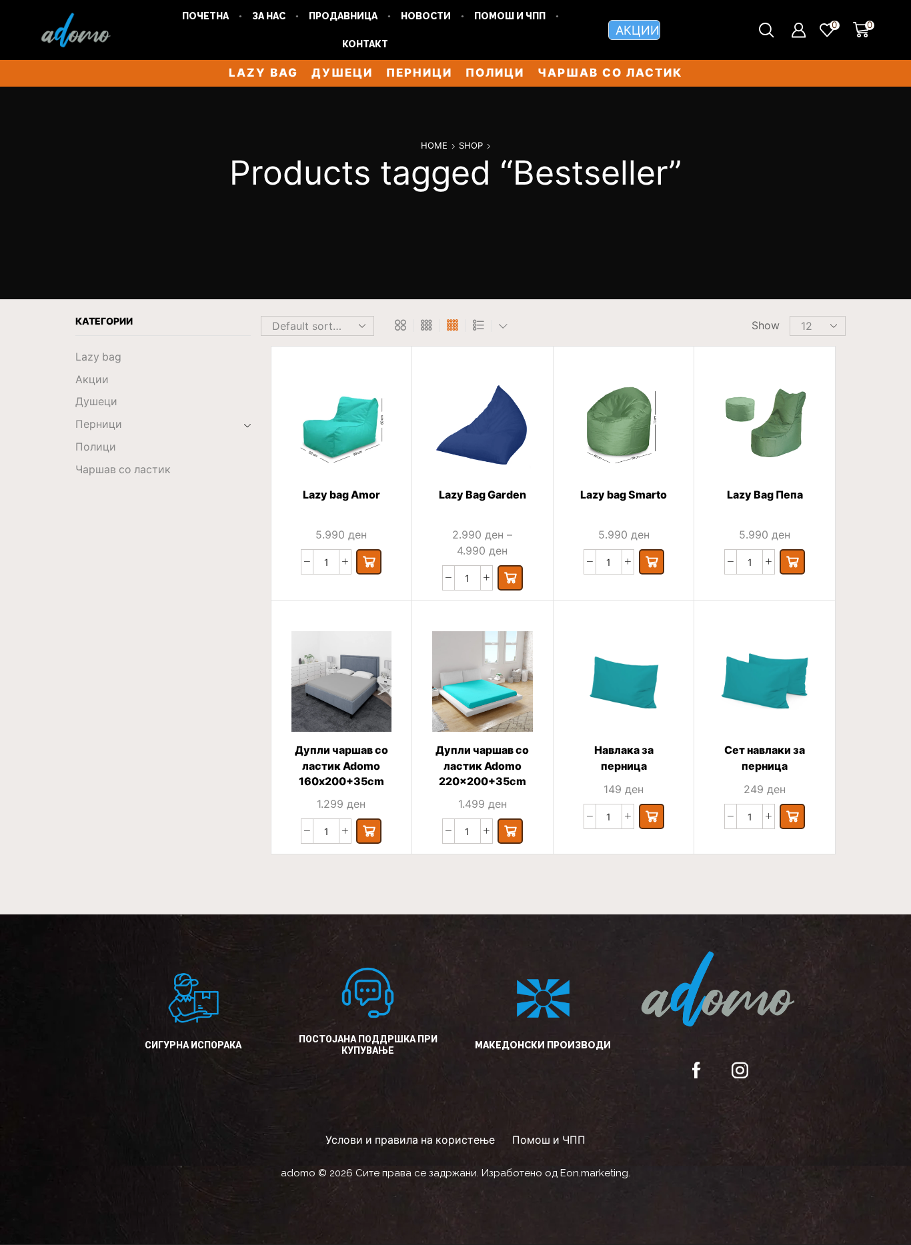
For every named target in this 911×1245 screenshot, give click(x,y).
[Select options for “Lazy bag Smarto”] (651, 562)
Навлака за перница (624, 758)
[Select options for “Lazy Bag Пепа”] (792, 562)
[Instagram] (740, 1070)
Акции (92, 379)
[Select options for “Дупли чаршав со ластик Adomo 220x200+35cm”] (510, 831)
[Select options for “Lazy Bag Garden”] (510, 578)
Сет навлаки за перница (764, 758)
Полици (495, 72)
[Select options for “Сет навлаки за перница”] (792, 816)
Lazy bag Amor (341, 495)
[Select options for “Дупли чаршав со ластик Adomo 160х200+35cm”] (368, 831)
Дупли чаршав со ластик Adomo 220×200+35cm (482, 766)
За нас (268, 16)
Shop (471, 145)
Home (434, 145)
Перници (419, 72)
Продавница (343, 16)
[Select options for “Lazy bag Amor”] (368, 562)
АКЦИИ (638, 30)
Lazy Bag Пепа (765, 495)
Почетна (205, 16)
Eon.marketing (594, 1173)
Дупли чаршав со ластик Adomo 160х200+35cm (341, 766)
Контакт (365, 44)
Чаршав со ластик (610, 72)
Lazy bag (263, 72)
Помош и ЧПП (510, 16)
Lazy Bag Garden (482, 495)
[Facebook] (696, 1070)
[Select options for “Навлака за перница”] (651, 816)
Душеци (342, 72)
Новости (426, 16)
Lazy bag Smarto (623, 495)
